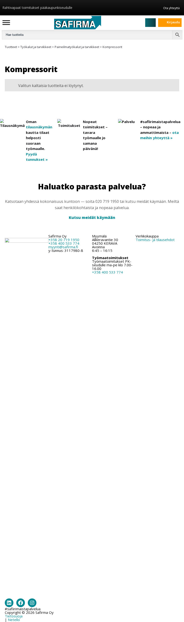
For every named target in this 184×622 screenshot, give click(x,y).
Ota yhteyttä (171, 8)
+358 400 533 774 (63, 243)
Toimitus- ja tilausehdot (155, 239)
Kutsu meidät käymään (92, 217)
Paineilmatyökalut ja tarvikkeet (77, 47)
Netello (14, 619)
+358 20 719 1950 (63, 239)
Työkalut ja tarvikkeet (35, 47)
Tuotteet (11, 47)
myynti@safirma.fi (63, 246)
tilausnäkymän (39, 126)
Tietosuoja (14, 616)
